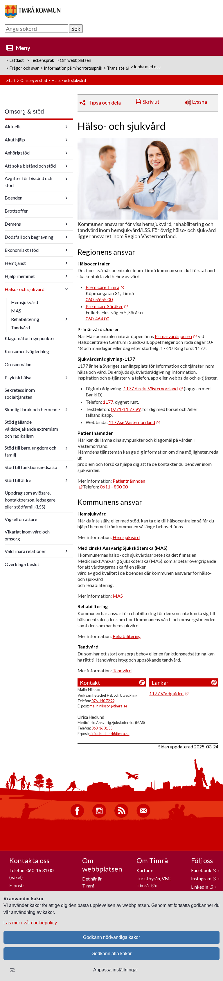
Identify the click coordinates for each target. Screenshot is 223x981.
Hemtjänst (15, 263)
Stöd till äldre (18, 480)
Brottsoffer (16, 210)
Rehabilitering (25, 319)
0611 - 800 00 (114, 486)
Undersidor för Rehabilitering (66, 319)
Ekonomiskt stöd (22, 250)
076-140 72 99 (102, 700)
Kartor (143, 870)
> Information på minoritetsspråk (71, 68)
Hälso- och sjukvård (24, 289)
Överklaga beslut (22, 564)
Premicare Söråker (107, 306)
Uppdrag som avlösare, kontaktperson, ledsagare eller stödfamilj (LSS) (30, 499)
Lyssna (199, 102)
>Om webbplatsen (74, 60)
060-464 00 (97, 318)
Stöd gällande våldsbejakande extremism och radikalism (31, 429)
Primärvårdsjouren (176, 336)
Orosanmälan (18, 364)
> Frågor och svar (22, 68)
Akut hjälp (15, 139)
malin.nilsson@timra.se (108, 706)
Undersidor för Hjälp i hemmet (66, 276)
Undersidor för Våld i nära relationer (66, 551)
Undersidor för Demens (66, 224)
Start (11, 80)
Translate (118, 68)
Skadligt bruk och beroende (32, 409)
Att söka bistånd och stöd (30, 165)
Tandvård (20, 327)
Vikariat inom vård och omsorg (27, 535)
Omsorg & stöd (33, 80)
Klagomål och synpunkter (30, 338)
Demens (13, 224)
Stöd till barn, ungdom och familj (30, 451)
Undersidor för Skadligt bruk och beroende (66, 409)
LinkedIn (202, 887)
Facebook (204, 870)
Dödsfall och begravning (29, 237)
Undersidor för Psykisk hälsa (66, 377)
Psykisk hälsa (18, 377)
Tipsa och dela (105, 103)
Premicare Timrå (105, 287)
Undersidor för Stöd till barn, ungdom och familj (66, 448)
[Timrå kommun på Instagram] (99, 816)
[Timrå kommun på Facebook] (77, 816)
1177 (108, 402)
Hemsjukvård (24, 302)
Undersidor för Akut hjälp (66, 139)
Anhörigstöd (17, 152)
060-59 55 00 (99, 299)
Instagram (204, 878)
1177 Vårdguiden (169, 693)
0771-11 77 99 (126, 409)
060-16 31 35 (101, 728)
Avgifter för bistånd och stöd (28, 181)
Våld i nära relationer (25, 551)
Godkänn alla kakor (111, 953)
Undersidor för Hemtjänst (66, 263)
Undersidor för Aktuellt (66, 126)
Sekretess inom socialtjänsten (20, 393)
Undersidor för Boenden (66, 197)
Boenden (13, 197)
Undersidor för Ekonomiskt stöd (66, 250)
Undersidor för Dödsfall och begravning (66, 237)
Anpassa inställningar (115, 969)
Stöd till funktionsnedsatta (31, 467)
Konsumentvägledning (27, 351)
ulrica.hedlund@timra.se (109, 733)
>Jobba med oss (146, 66)
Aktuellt (13, 126)
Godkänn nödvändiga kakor (111, 937)
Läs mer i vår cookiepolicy (30, 922)
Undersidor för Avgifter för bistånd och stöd (66, 179)
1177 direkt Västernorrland (153, 388)
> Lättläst (15, 60)
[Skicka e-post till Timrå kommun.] (143, 816)
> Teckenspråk (40, 60)
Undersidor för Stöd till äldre (66, 480)
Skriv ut (151, 102)
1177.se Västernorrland (134, 422)
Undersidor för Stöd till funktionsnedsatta (66, 467)
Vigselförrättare (21, 519)
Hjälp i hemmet (20, 276)
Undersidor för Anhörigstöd (66, 152)
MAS (16, 310)
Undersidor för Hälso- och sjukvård (66, 289)
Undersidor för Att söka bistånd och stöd (66, 165)
